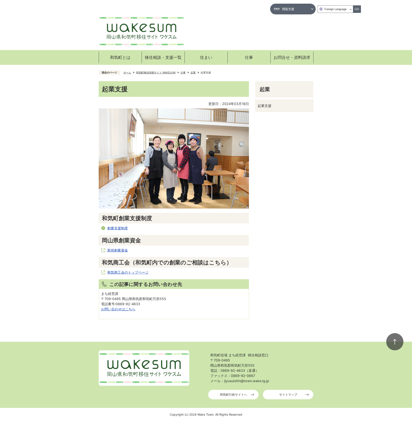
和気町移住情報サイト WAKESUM (156, 72)
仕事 (183, 72)
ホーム (127, 72)
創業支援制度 (117, 228)
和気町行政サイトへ (233, 394)
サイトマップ (288, 394)
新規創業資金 (117, 250)
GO (357, 9)
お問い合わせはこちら (118, 309)
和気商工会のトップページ (127, 272)
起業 (193, 72)
